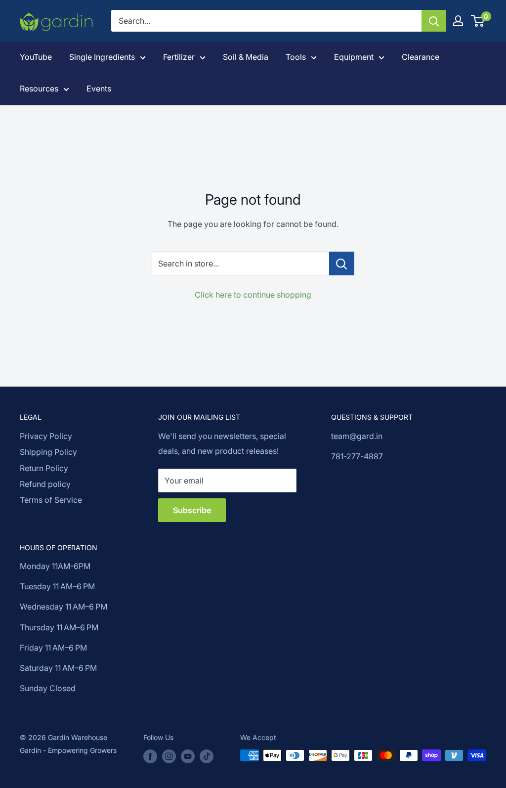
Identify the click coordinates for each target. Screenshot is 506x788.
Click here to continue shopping (253, 295)
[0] (478, 21)
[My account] (458, 20)
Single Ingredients (102, 57)
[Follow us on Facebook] (150, 756)
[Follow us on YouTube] (188, 756)
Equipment (354, 57)
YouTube (36, 57)
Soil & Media (245, 57)
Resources (39, 88)
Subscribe (192, 510)
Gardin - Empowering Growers (68, 750)
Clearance (420, 57)
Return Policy (44, 468)
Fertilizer (179, 57)
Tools (296, 57)
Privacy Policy (46, 436)
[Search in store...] (341, 263)
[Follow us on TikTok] (206, 756)
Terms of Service (51, 500)
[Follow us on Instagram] (169, 756)
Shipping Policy (48, 452)
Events (98, 88)
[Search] (434, 21)
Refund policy (45, 484)
